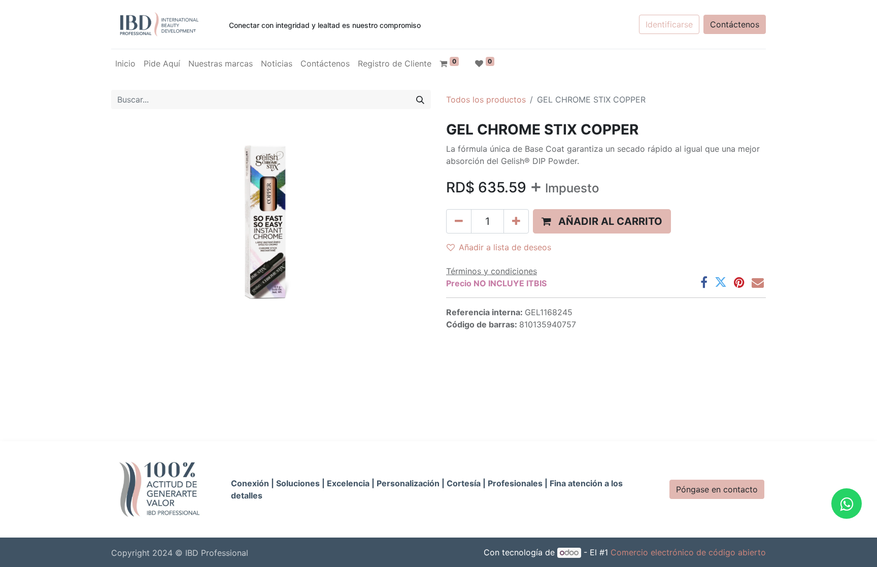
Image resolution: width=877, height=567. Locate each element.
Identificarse (669, 24)
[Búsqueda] (420, 99)
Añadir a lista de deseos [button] (505, 247)
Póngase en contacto (717, 489)
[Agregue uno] (516, 221)
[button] (602, 221)
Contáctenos (734, 24)
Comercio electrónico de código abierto (688, 552)
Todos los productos (486, 99)
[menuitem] (125, 63)
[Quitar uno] (458, 221)
